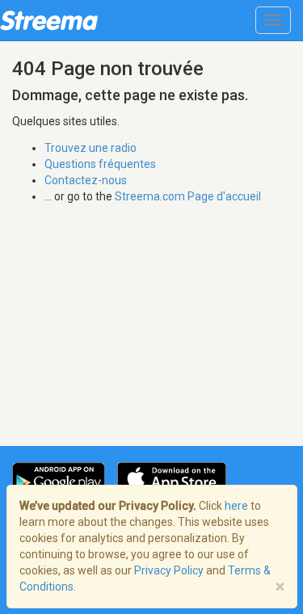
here (236, 505)
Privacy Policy (169, 570)
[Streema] (49, 20)
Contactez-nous (85, 180)
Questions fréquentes (100, 164)
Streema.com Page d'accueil (188, 196)
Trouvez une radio (90, 147)
